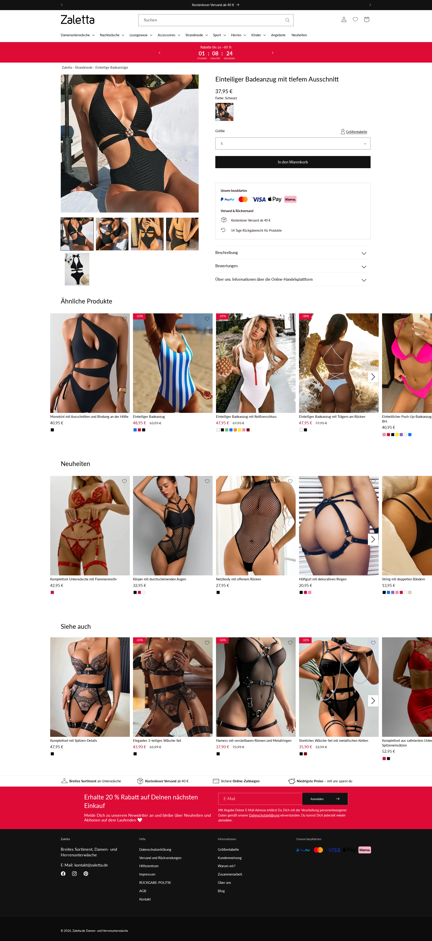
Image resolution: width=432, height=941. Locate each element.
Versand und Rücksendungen (160, 858)
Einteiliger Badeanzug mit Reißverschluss (246, 416)
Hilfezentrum (148, 866)
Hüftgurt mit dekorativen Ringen (322, 579)
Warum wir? (227, 866)
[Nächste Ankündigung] (370, 5)
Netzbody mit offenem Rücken (238, 579)
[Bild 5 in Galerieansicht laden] (77, 269)
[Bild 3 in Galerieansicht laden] (147, 234)
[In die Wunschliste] (124, 318)
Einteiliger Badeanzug (149, 416)
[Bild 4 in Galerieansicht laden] (182, 234)
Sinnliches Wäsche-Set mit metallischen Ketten (333, 740)
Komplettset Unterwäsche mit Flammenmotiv (83, 579)
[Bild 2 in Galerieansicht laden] (112, 234)
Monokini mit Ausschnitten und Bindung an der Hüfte (89, 416)
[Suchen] (287, 20)
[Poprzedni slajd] (159, 52)
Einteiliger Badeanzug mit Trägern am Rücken (332, 416)
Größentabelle (356, 132)
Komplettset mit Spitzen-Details (73, 740)
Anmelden (317, 799)
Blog (221, 891)
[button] (77, 35)
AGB (142, 891)
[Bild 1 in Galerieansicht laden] (77, 234)
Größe (220, 131)
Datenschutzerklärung (264, 815)
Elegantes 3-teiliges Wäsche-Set (157, 740)
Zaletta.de (78, 930)
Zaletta (67, 67)
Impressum (147, 874)
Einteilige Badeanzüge (111, 67)
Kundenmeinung (230, 858)
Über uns (224, 882)
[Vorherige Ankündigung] (62, 5)
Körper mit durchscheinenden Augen (159, 579)
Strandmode (83, 67)
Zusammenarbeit (230, 874)
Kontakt (145, 899)
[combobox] (216, 20)
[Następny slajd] (272, 52)
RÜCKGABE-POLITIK (155, 882)
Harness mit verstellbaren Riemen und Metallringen (253, 740)
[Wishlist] (355, 19)
